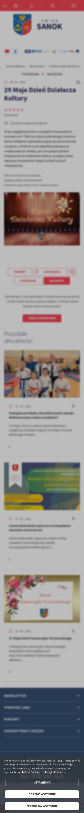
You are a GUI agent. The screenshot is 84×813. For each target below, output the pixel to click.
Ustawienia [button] (42, 782)
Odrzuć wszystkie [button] (42, 794)
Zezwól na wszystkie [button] (42, 806)
